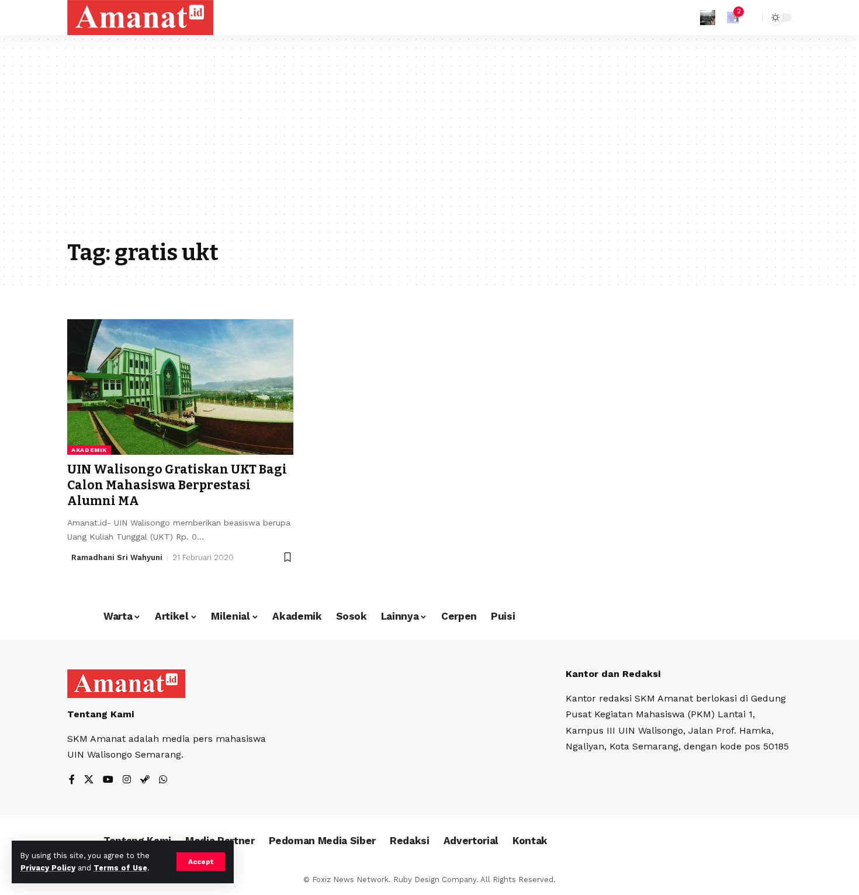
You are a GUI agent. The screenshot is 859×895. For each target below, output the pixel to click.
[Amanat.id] (140, 17)
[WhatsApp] (163, 780)
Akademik (89, 450)
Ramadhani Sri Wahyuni (116, 557)
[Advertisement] (429, 146)
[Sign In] (707, 17)
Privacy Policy (47, 867)
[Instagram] (127, 780)
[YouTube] (108, 780)
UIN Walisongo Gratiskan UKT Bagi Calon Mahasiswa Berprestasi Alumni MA (177, 485)
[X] (88, 780)
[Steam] (144, 780)
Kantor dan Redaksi (613, 673)
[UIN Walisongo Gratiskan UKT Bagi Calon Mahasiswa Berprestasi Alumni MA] (180, 387)
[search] (750, 17)
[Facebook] (72, 780)
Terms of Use (120, 867)
